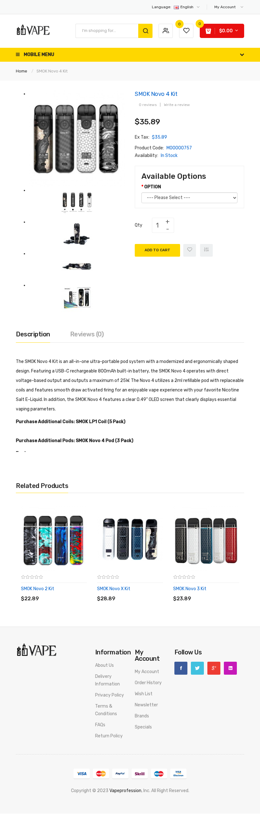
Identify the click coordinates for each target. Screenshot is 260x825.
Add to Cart (157, 250)
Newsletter (146, 705)
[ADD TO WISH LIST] (79, 592)
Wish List (144, 694)
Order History (148, 682)
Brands (142, 716)
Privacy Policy (109, 695)
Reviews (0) (87, 334)
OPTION (152, 187)
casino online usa (235, 798)
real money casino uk (205, 821)
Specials (143, 727)
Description (33, 334)
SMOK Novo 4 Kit (52, 71)
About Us (104, 665)
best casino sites (166, 821)
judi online (104, 806)
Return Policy (109, 736)
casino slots (86, 813)
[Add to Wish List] (189, 250)
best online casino (186, 798)
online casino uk (151, 806)
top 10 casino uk (118, 821)
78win (80, 798)
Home (21, 71)
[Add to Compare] (206, 250)
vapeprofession (125, 790)
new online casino (104, 798)
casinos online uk (149, 813)
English (173, 7)
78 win (211, 798)
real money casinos (48, 806)
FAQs (100, 725)
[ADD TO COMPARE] (66, 592)
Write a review (177, 105)
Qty (138, 225)
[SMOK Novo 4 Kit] (77, 138)
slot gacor (145, 798)
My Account (147, 671)
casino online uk (183, 806)
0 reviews (148, 105)
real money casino (225, 813)
